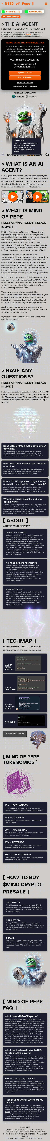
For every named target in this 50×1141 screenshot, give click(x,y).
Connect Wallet (25, 73)
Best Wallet (36, 907)
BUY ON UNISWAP (25, 77)
